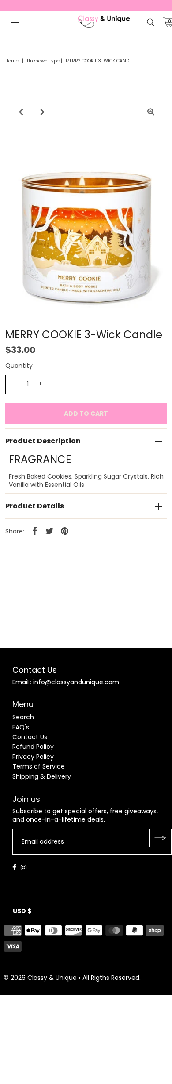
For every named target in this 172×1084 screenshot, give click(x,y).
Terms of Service (38, 766)
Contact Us (29, 736)
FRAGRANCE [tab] (40, 459)
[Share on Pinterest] (64, 530)
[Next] (42, 112)
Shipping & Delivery (41, 776)
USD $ (22, 910)
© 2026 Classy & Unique (40, 977)
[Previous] (21, 112)
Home (12, 61)
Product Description (43, 441)
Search (23, 717)
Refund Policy (33, 746)
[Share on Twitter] (49, 530)
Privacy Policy (33, 756)
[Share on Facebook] (34, 530)
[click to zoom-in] (151, 112)
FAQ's (20, 727)
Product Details (34, 506)
